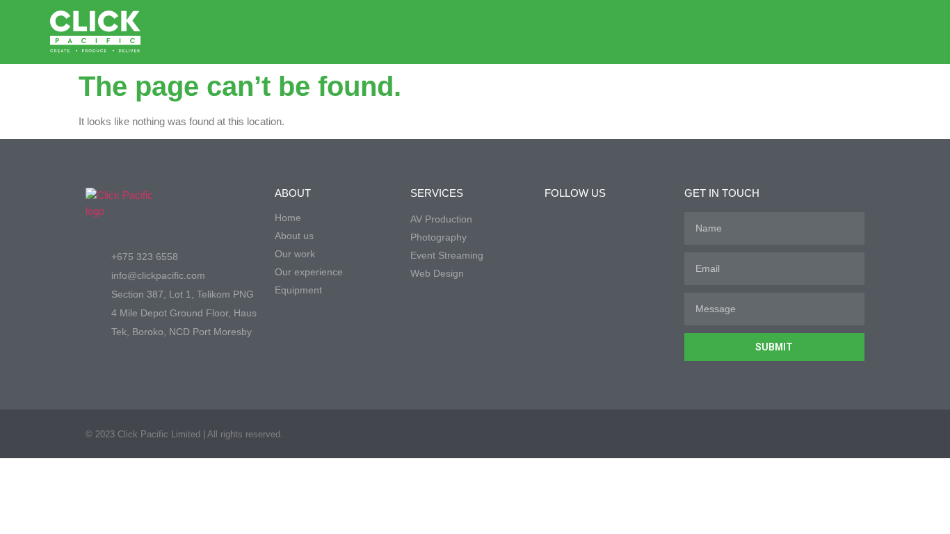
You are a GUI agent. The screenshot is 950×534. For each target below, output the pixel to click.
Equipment (298, 290)
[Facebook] (791, 32)
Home (288, 217)
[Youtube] (846, 32)
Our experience (309, 271)
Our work (295, 253)
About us (294, 235)
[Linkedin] (818, 32)
